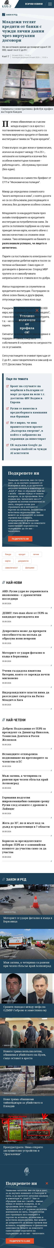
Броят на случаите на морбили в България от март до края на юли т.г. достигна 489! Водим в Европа (27, 394)
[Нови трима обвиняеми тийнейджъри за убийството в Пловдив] (27, 1081)
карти (8, 561)
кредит (22, 554)
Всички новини (34, 4)
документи (23, 561)
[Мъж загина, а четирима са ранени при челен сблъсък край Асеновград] (27, 944)
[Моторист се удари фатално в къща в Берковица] (27, 899)
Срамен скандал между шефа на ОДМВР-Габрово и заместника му (25, 1008)
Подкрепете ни (20, 539)
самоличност (11, 568)
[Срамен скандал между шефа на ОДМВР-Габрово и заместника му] (27, 988)
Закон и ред (11, 15)
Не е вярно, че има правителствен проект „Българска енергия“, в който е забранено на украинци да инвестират (28, 430)
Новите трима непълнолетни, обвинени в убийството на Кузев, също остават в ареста (24, 1055)
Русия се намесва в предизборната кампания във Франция (28, 412)
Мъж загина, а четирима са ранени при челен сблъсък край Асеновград (27, 964)
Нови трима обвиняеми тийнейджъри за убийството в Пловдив (23, 1102)
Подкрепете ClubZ (20, 1241)
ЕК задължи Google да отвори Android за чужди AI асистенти (28, 449)
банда (8, 554)
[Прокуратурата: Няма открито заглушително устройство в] (27, 1129)
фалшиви (29, 568)
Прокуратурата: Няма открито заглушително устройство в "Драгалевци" (23, 1150)
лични (36, 554)
